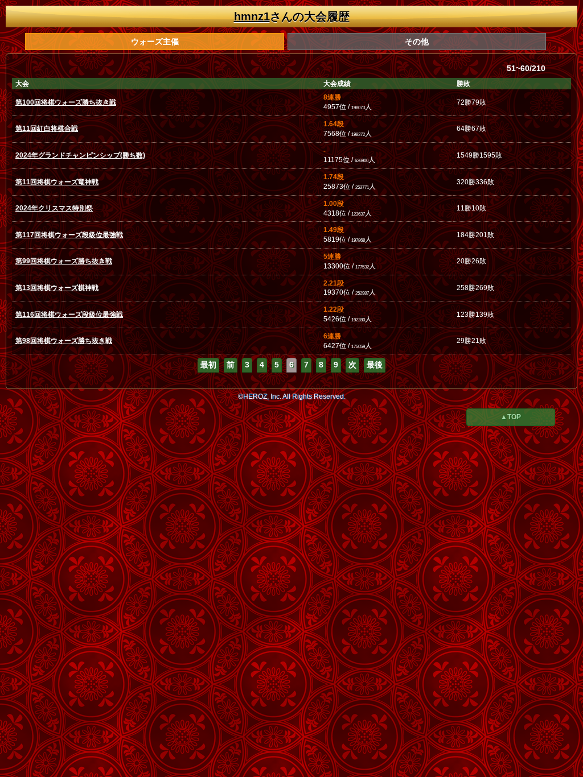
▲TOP (510, 417)
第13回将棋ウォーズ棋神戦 (56, 288)
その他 (417, 41)
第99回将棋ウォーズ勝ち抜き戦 (63, 261)
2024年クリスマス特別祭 (54, 208)
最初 (208, 364)
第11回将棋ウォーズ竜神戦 (56, 182)
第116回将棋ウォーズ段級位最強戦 (69, 315)
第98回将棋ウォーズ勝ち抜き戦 (63, 341)
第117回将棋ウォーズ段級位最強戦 (69, 235)
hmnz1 (252, 16)
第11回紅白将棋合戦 (46, 129)
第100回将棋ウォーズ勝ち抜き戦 (65, 102)
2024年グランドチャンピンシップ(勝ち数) (80, 155)
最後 (375, 364)
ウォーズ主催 (155, 41)
